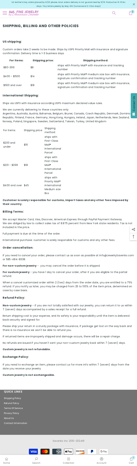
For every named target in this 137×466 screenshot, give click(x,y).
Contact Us (133, 104)
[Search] (114, 13)
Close (134, 4)
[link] (36, 460)
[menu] (5, 13)
